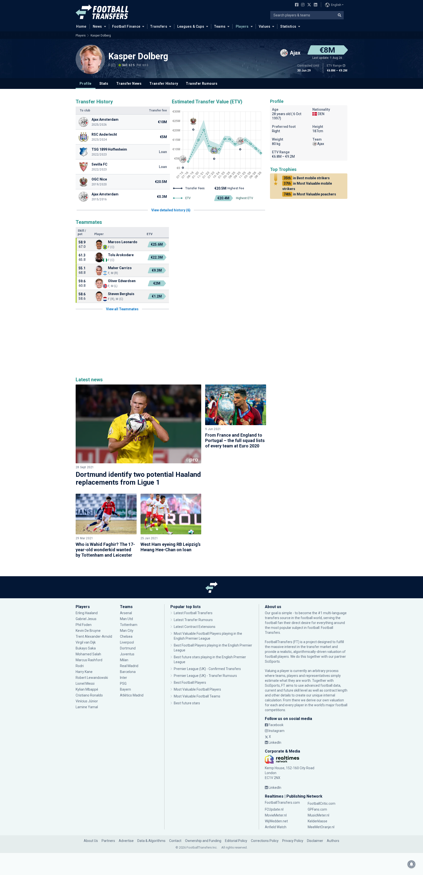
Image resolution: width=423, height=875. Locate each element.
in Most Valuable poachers (310, 194)
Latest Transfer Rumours (193, 620)
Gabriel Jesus (86, 619)
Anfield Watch (275, 827)
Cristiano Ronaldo (89, 695)
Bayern (125, 689)
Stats (103, 83)
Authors (333, 841)
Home (81, 26)
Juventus (127, 654)
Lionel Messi (85, 683)
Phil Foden (84, 625)
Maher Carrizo (120, 268)
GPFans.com (317, 809)
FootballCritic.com (321, 803)
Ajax (320, 144)
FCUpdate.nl (274, 809)
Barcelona (128, 672)
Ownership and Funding (203, 841)
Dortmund (128, 648)
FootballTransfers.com (282, 802)
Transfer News (128, 83)
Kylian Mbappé (87, 689)
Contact (175, 841)
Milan (124, 660)
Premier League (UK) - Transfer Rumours (205, 676)
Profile (86, 83)
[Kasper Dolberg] (90, 59)
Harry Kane (84, 672)
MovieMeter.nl (276, 815)
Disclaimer (315, 841)
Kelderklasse (317, 821)
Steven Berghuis (121, 294)
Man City (126, 631)
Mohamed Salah (88, 654)
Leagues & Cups (190, 26)
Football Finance (126, 26)
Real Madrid (129, 666)
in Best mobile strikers (307, 178)
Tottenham (128, 625)
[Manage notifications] (411, 864)
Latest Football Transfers (193, 613)
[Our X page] (308, 5)
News (97, 26)
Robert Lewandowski (92, 678)
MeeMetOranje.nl (321, 827)
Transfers (158, 26)
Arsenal (126, 613)
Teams (219, 26)
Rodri (80, 666)
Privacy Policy (292, 841)
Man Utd (126, 619)
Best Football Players (190, 682)
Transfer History (163, 83)
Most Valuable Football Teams (197, 696)
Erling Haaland (87, 613)
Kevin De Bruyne (88, 631)
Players (242, 26)
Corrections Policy (265, 841)
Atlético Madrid (131, 695)
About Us (91, 841)
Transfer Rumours (201, 83)
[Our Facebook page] (295, 5)
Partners (108, 841)
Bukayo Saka (86, 648)
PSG (123, 683)
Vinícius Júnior (87, 701)
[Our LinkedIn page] (314, 5)
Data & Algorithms (151, 841)
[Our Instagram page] (302, 5)
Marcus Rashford (89, 660)
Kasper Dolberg (101, 35)
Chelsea (126, 636)
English (336, 5)
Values (264, 26)
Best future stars (187, 703)
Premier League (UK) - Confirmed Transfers (207, 669)
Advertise (126, 841)
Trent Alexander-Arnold (94, 636)
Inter (123, 678)
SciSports (272, 661)
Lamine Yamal (87, 707)
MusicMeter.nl (318, 815)
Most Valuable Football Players (197, 689)
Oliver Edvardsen (122, 281)
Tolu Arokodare (121, 255)
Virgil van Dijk (86, 642)
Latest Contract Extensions (194, 627)
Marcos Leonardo (122, 242)
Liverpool (127, 642)
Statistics (288, 26)
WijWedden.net (276, 821)
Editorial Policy (236, 841)
